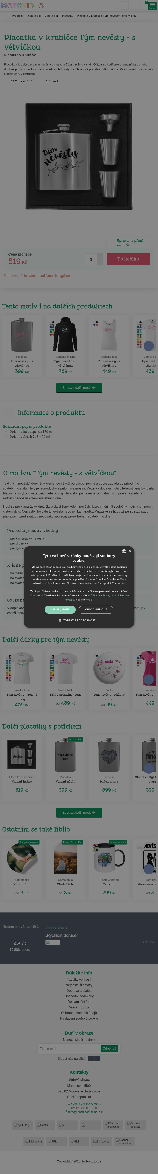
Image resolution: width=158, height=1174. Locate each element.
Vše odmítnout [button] (96, 609)
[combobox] (124, 551)
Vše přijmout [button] (60, 609)
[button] (79, 620)
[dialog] (79, 587)
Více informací (84, 599)
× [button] (129, 551)
